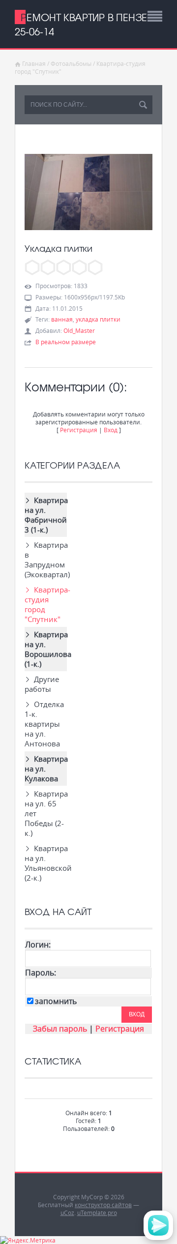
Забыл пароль (60, 1029)
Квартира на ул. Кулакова (46, 768)
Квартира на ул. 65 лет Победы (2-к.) (46, 813)
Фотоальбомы (71, 63)
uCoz (67, 1212)
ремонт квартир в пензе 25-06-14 (81, 24)
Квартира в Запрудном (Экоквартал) (46, 559)
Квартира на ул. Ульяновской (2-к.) (46, 863)
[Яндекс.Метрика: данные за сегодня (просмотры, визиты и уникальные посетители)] (28, 1240)
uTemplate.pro (97, 1212)
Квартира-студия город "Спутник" (46, 604)
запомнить (56, 1001)
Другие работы (42, 684)
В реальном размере (65, 342)
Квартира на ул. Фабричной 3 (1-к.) (46, 514)
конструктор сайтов (103, 1205)
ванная (62, 319)
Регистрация (78, 430)
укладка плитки (98, 319)
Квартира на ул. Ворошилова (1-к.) (46, 649)
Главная (34, 63)
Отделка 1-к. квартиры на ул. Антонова (44, 723)
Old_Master (79, 330)
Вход (111, 430)
